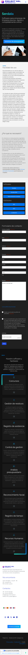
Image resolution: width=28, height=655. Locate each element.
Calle (3, 259)
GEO (14, 208)
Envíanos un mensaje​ (14, 626)
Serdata (14, 188)
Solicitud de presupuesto (14, 41)
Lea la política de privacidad (8, 306)
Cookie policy (17, 642)
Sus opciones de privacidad (12, 650)
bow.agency (22, 643)
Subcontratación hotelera (14, 196)
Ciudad (3, 264)
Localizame (14, 212)
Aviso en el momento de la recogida (10, 653)
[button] (26, 2)
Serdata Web (14, 192)
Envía (4, 343)
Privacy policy (9, 642)
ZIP (2, 269)
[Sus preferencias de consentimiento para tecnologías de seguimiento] (25, 653)
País (3, 275)
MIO (14, 204)
